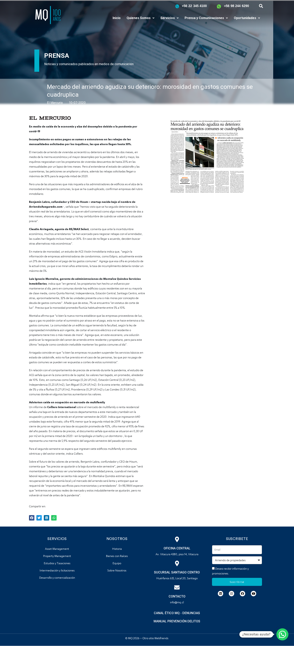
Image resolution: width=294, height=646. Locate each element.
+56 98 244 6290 (236, 6)
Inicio (117, 18)
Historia (117, 548)
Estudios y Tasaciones (57, 563)
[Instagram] (231, 593)
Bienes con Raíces (117, 556)
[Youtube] (253, 593)
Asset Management (57, 548)
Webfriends (161, 638)
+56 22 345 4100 (194, 6)
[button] (140, 18)
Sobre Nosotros (116, 570)
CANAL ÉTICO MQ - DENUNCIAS (177, 613)
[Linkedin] (220, 593)
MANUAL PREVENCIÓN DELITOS (177, 621)
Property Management (57, 556)
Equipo (117, 563)
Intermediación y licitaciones (57, 570)
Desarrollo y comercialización (57, 577)
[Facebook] (242, 593)
